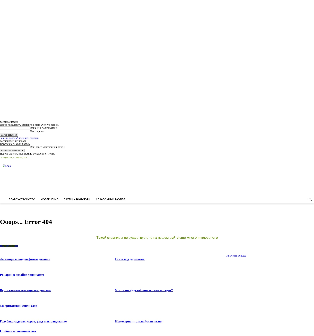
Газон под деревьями (130, 259)
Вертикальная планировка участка (25, 290)
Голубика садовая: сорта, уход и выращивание (33, 321)
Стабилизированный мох (18, 331)
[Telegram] (307, 157)
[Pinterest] (303, 157)
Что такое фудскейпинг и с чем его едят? (144, 290)
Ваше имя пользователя (43, 127)
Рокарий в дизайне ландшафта (22, 274)
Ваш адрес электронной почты (47, 147)
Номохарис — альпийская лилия (138, 321)
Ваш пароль (37, 131)
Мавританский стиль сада (18, 305)
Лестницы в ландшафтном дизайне (25, 259)
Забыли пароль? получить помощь (19, 138)
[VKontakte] (312, 157)
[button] (310, 199)
